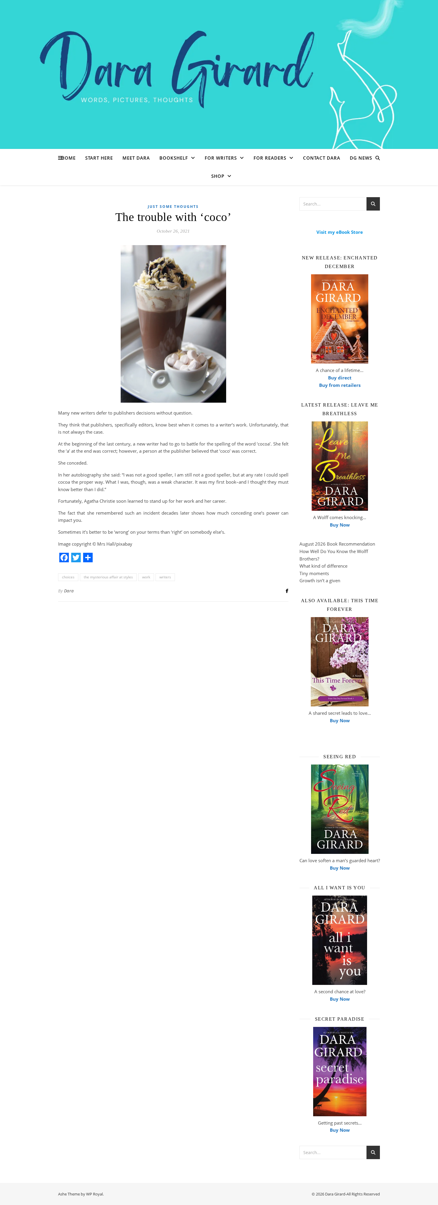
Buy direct (340, 378)
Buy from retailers (340, 385)
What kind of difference (323, 566)
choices (68, 577)
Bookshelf (173, 158)
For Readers (270, 158)
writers (165, 577)
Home (68, 158)
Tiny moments (314, 573)
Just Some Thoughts (173, 206)
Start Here (99, 158)
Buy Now (340, 525)
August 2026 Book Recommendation (337, 544)
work (146, 577)
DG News (361, 158)
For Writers (221, 158)
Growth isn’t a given (319, 580)
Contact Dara (321, 158)
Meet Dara (136, 158)
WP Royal (94, 1194)
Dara (69, 591)
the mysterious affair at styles (108, 577)
